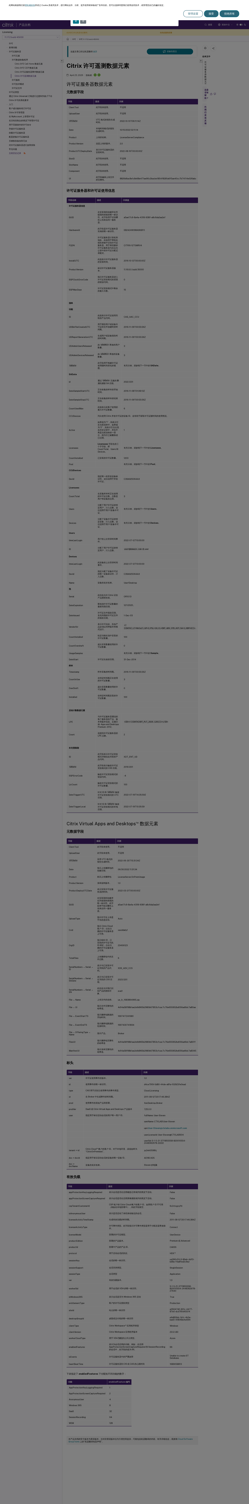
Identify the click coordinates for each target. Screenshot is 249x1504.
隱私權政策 (30, 5)
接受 (211, 13)
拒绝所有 (229, 13)
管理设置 (193, 13)
